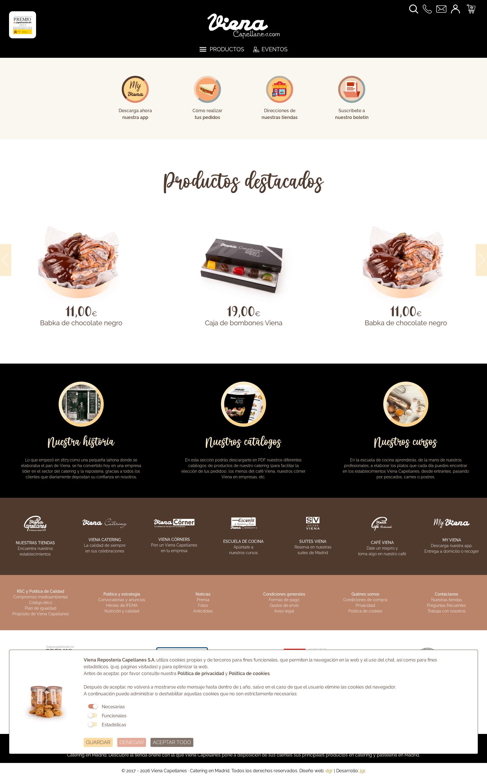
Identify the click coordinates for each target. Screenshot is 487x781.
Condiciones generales (284, 594)
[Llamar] (429, 8)
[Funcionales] (92, 715)
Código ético (40, 602)
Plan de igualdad (40, 608)
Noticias (203, 594)
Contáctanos (446, 594)
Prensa (203, 600)
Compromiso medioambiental (40, 597)
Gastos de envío (284, 605)
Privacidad (365, 605)
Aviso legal (284, 611)
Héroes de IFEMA (122, 605)
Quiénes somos (365, 594)
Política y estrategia (121, 594)
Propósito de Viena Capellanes (40, 614)
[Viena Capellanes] (243, 25)
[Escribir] (443, 8)
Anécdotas (203, 611)
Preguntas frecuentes (446, 605)
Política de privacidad (201, 673)
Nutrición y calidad (122, 611)
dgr (329, 770)
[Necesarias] (92, 706)
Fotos (203, 605)
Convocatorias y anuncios (121, 600)
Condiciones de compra (365, 600)
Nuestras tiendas (446, 600)
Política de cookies (365, 611)
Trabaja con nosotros (447, 611)
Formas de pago (284, 600)
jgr (362, 770)
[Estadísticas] (92, 724)
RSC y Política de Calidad (40, 591)
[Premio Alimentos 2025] (22, 24)
